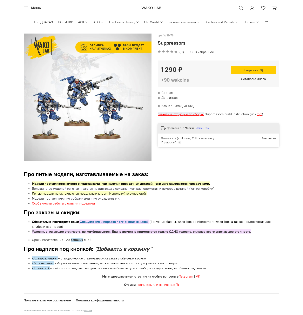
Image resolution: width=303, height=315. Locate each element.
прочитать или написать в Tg (157, 284)
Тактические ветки (182, 22)
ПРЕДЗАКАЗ (43, 22)
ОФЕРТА (88, 310)
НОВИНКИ (65, 22)
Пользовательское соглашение (47, 300)
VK (198, 276)
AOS (96, 22)
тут (259, 114)
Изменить (202, 128)
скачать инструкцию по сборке (181, 114)
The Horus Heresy (122, 22)
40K (81, 22)
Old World (151, 22)
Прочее (249, 22)
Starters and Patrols (220, 22)
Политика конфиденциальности (100, 300)
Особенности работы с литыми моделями (63, 203)
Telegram (186, 276)
